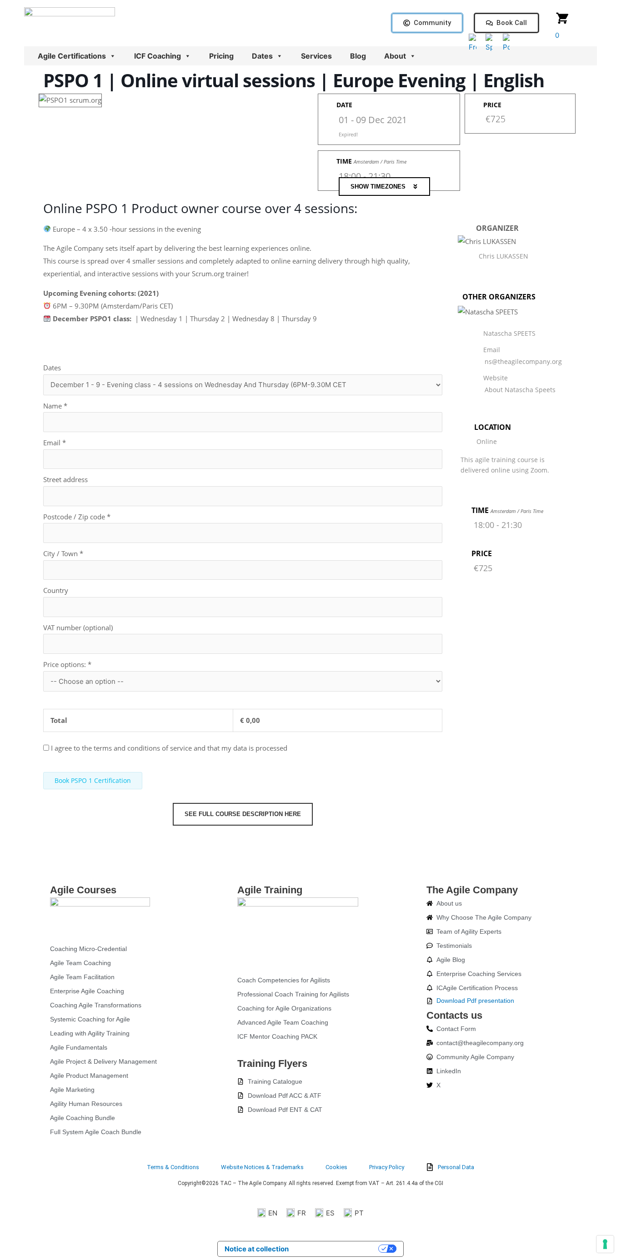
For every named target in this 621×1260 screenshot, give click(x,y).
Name (55, 405)
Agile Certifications (72, 55)
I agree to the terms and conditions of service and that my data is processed (169, 747)
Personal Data (456, 1167)
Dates (262, 55)
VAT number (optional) (78, 627)
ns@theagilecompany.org (523, 361)
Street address (65, 479)
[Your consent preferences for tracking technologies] (605, 1244)
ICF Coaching (157, 55)
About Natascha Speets (520, 389)
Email (54, 442)
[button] (384, 186)
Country (55, 590)
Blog (358, 55)
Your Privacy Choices (338, 1249)
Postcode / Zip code (76, 516)
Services (316, 55)
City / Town (63, 553)
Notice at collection (257, 1249)
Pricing (221, 55)
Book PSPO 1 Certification (93, 780)
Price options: (67, 664)
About (395, 55)
